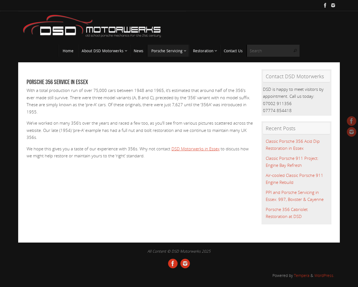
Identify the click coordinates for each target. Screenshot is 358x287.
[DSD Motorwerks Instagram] (333, 5)
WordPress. (324, 275)
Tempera (301, 275)
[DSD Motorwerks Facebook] (325, 5)
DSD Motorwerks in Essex (195, 148)
